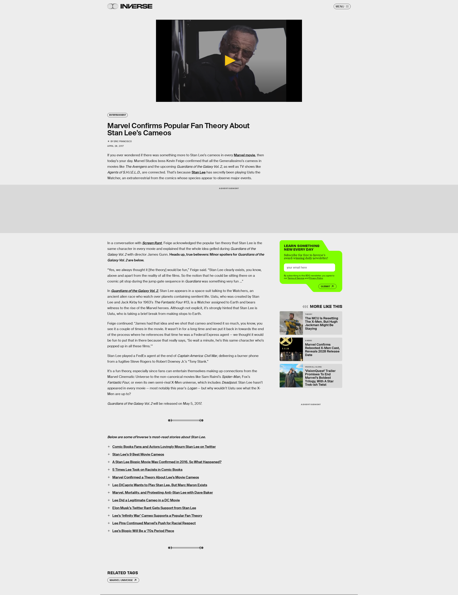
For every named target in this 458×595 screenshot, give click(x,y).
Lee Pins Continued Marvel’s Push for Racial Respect (154, 523)
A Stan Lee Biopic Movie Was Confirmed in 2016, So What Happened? (166, 462)
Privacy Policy (316, 278)
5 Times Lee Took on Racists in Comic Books (147, 469)
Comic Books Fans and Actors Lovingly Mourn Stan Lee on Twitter (164, 446)
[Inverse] (136, 6)
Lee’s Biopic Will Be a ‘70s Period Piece (143, 531)
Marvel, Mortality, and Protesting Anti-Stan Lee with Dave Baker (162, 492)
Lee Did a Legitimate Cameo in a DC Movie (146, 500)
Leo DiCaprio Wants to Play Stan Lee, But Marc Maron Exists (159, 485)
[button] (229, 60)
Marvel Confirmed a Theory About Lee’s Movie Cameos (155, 477)
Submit (325, 286)
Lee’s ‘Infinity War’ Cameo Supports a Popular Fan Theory (157, 515)
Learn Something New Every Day (302, 247)
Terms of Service (296, 278)
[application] (229, 61)
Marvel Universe (121, 580)
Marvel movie (244, 155)
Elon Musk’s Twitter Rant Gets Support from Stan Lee (154, 508)
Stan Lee (199, 172)
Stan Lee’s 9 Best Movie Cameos (138, 454)
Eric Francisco (123, 141)
